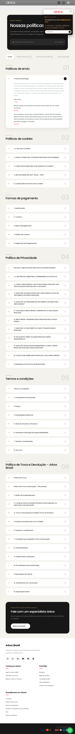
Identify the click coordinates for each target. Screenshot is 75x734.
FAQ (7, 712)
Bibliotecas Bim (44, 675)
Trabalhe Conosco (12, 675)
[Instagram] (8, 659)
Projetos (42, 672)
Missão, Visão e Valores (13, 679)
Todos (9, 57)
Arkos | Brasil (13, 645)
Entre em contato (20, 626)
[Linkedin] (18, 659)
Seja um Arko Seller (12, 672)
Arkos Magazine (44, 682)
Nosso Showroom (12, 702)
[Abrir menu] (68, 3)
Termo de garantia (12, 705)
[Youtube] (23, 659)
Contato (8, 699)
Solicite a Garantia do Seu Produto (17, 709)
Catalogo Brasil (44, 679)
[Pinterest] (33, 659)
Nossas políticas (11, 715)
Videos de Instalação (46, 685)
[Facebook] (28, 659)
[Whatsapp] (13, 659)
